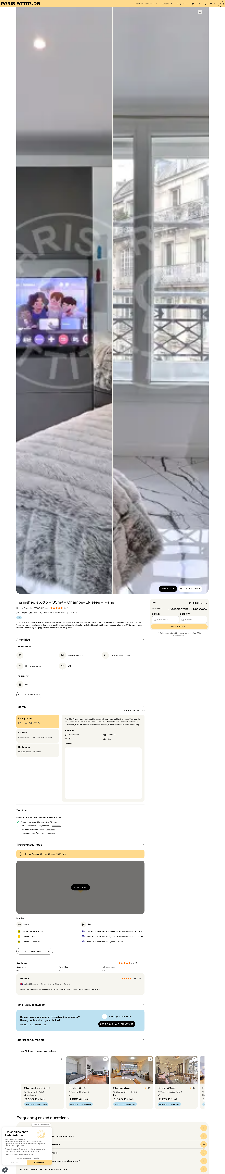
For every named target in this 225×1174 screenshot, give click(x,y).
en (211, 3)
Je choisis (14, 1162)
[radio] (123, 978)
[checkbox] (200, 12)
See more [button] (69, 743)
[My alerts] (199, 3)
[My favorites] (192, 3)
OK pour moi (39, 1162)
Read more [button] (56, 825)
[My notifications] (205, 3)
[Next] (205, 301)
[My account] (221, 4)
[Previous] (20, 301)
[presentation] (147, 3)
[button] (5, 1170)
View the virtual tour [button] (133, 710)
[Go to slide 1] (41, 1079)
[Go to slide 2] (44, 1079)
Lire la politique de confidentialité (19, 1154)
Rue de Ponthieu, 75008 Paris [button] (32, 607)
